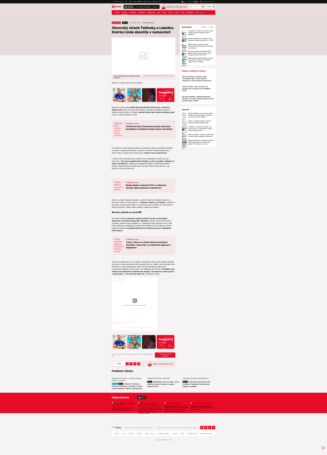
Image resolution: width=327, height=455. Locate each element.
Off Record (201, 12)
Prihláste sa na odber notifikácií (165, 355)
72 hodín (211, 27)
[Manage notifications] (323, 447)
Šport (164, 12)
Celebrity (124, 12)
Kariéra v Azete (149, 433)
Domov (117, 12)
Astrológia (190, 12)
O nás (124, 433)
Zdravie (170, 12)
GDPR (182, 433)
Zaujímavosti (151, 12)
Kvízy (182, 12)
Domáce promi (116, 22)
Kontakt (131, 433)
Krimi (158, 12)
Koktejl (117, 433)
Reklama (139, 433)
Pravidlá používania (163, 433)
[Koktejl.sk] (117, 6)
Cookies (174, 433)
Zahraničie (141, 12)
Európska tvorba (192, 433)
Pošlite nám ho (182, 7)
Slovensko (133, 12)
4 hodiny (203, 27)
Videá (177, 12)
